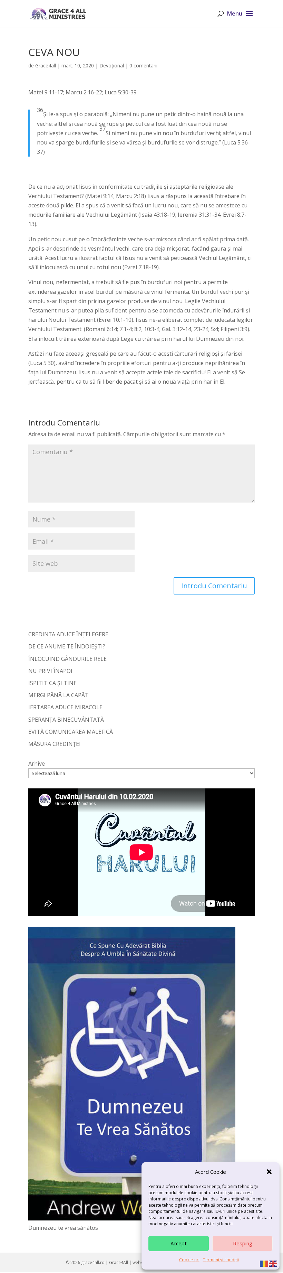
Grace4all (45, 65)
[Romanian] (264, 1263)
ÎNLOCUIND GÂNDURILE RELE (67, 659)
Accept (178, 1243)
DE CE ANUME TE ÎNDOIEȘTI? (66, 646)
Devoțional (111, 65)
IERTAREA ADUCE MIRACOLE (65, 707)
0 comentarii (143, 65)
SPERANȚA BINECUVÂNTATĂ (66, 719)
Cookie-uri (189, 1260)
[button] (269, 1171)
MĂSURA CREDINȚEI (54, 744)
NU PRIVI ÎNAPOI (50, 671)
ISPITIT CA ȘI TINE (52, 683)
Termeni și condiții (221, 1260)
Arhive (36, 763)
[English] (273, 1263)
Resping (242, 1243)
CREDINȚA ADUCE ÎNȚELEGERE (68, 634)
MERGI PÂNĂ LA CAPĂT (58, 695)
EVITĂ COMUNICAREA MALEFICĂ (70, 732)
